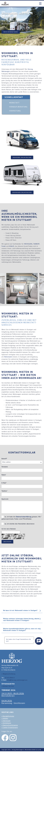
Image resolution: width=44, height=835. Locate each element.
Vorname (5, 467)
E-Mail (4, 483)
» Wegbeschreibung (8, 674)
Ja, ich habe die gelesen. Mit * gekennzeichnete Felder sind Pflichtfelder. (22, 518)
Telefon (5, 491)
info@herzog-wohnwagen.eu (17, 680)
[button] (38, 641)
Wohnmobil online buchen (22, 157)
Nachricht (5, 499)
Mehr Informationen (10, 32)
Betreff (4, 459)
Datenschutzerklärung (23, 517)
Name (4, 475)
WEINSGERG (28, 244)
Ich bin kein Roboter (9, 529)
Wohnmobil (8, 357)
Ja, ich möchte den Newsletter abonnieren (19, 524)
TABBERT (36, 244)
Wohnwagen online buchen (22, 192)
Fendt (4, 246)
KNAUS (11, 246)
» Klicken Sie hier (8, 686)
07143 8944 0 (10, 678)
